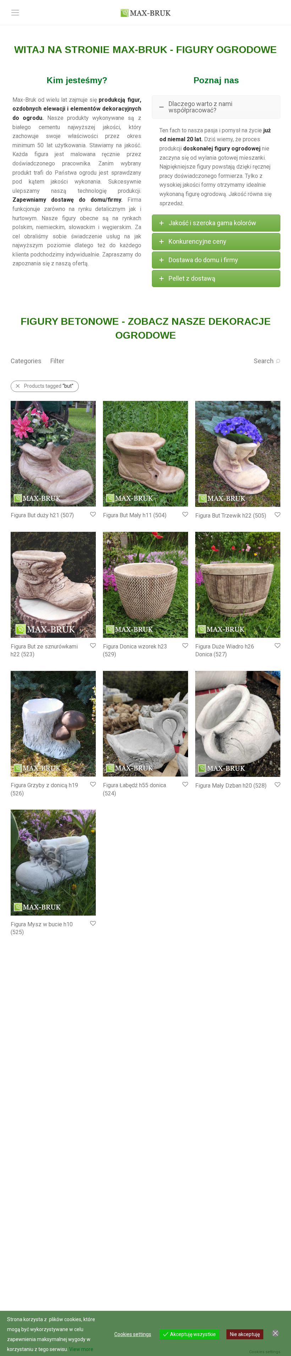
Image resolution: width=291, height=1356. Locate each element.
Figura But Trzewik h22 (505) (230, 515)
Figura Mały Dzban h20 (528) (231, 785)
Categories (26, 361)
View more (81, 1349)
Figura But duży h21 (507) (42, 515)
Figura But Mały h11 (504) (134, 515)
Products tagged (48, 386)
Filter (57, 361)
